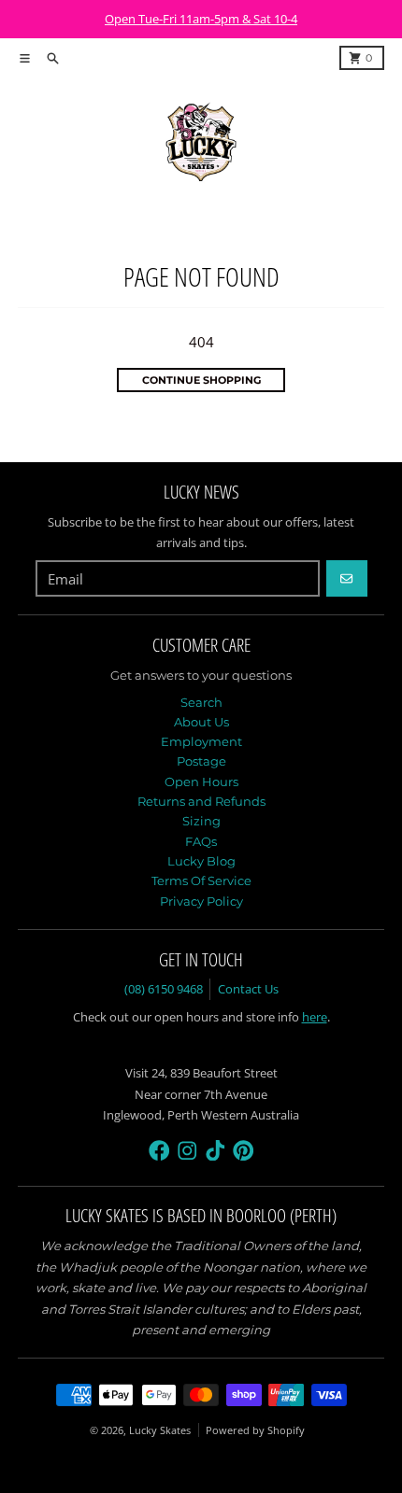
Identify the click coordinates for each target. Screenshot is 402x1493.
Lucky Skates (160, 1430)
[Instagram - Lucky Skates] (187, 1151)
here (314, 1016)
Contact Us (248, 988)
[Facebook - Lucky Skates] (159, 1151)
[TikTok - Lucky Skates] (215, 1151)
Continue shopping (201, 380)
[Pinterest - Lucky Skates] (243, 1151)
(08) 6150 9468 (163, 988)
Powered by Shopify (255, 1430)
